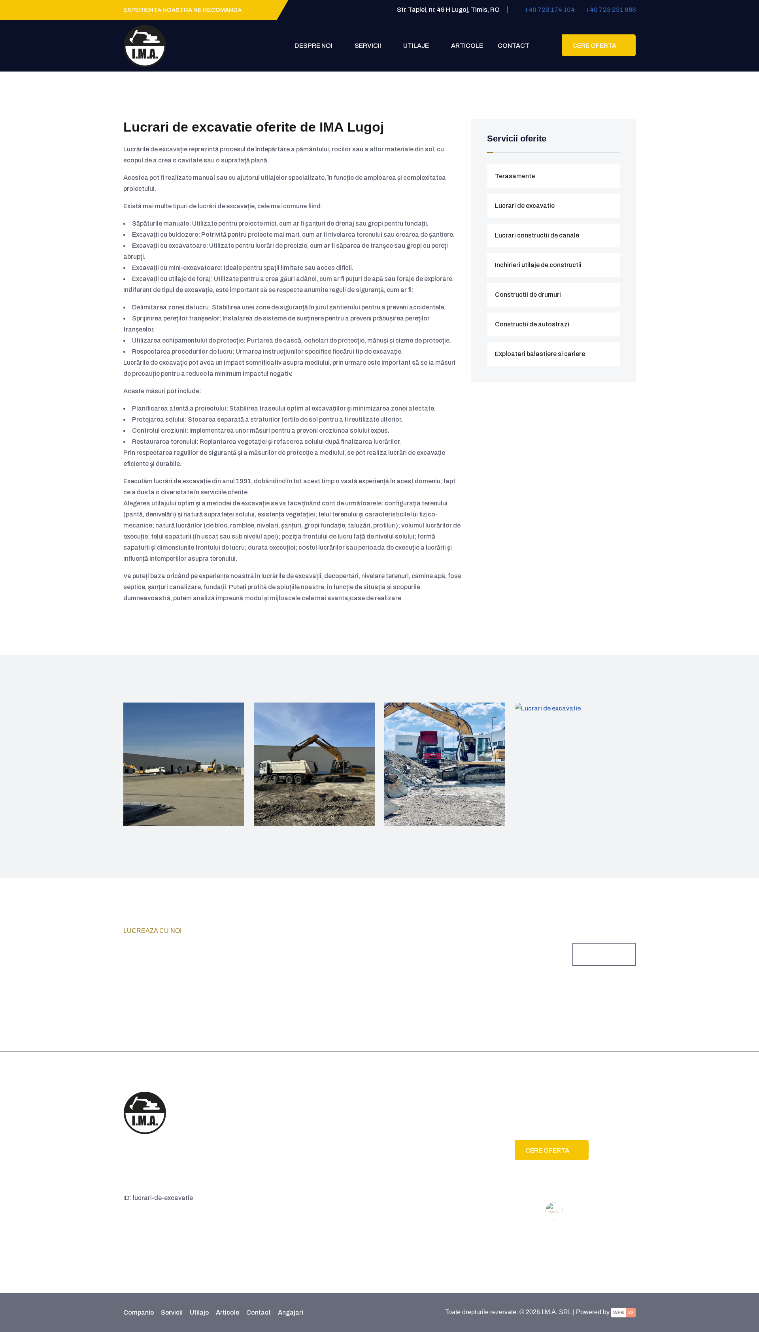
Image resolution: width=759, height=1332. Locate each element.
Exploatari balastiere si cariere (540, 353)
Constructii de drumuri (528, 294)
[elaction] (145, 1112)
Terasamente (515, 176)
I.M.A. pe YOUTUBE (325, 1138)
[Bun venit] (277, 45)
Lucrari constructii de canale (537, 235)
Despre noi (314, 45)
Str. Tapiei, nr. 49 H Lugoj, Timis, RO (434, 1126)
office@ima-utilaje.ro (416, 1144)
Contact (513, 45)
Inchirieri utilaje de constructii (538, 265)
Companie (138, 1312)
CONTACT (600, 954)
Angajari (290, 1312)
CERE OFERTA (594, 45)
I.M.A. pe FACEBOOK (327, 1127)
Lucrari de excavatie (525, 205)
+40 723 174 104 (550, 9)
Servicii (368, 45)
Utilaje (416, 45)
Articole (467, 45)
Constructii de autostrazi (532, 324)
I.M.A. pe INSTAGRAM (328, 1149)
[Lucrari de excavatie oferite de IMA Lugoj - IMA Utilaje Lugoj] (145, 45)
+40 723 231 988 (611, 9)
